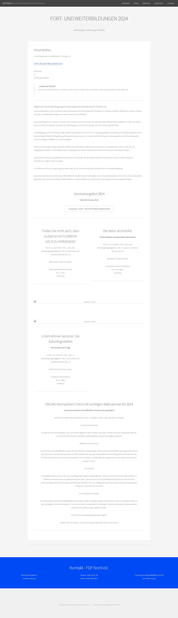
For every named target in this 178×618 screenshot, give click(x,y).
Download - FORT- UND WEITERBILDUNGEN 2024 (89, 209)
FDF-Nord (7, 3)
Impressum (158, 3)
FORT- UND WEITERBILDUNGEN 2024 (48, 63)
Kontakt (171, 3)
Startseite (125, 3)
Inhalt (136, 3)
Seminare (146, 3)
